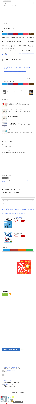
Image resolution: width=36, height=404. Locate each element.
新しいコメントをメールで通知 (6, 172)
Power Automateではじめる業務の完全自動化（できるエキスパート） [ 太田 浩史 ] (19, 232)
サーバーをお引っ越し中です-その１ (14, 123)
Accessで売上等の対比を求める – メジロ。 (11, 367)
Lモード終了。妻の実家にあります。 (14, 116)
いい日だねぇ (6, 384)
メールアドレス (16, 163)
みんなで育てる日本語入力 (8, 370)
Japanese (6, 0)
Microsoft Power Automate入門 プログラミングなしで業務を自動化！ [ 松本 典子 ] (19, 217)
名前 (2, 163)
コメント (3, 154)
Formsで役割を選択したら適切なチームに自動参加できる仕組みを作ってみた (15, 71)
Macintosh (7, 23)
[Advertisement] (18, 14)
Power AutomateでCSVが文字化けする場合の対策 (11, 374)
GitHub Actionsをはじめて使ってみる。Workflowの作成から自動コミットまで (13, 208)
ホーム (3, 23)
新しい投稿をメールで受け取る (6, 175)
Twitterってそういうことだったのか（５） (15, 109)
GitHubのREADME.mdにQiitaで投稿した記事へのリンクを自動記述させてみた (15, 69)
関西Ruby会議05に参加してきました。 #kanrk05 (16, 103)
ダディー (32, 78)
